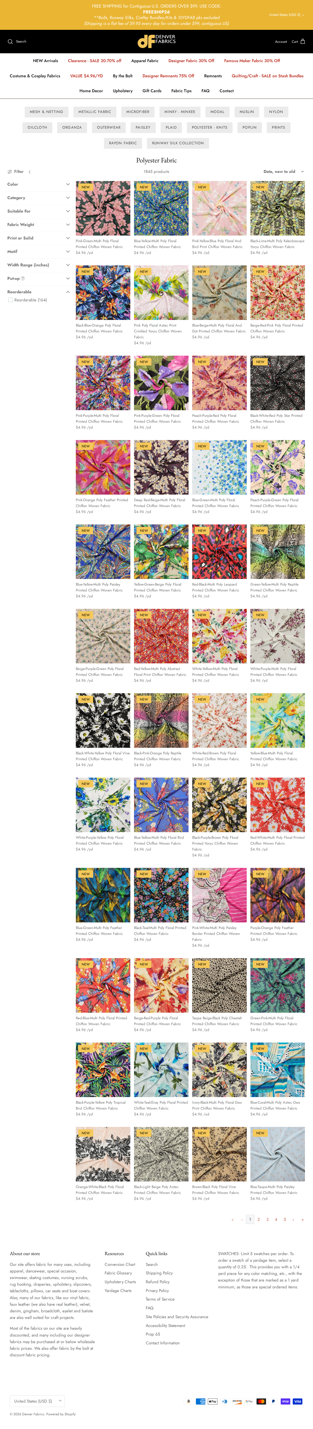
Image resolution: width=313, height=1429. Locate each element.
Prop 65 (153, 1334)
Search (152, 1264)
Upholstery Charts (120, 1282)
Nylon (276, 111)
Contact (227, 91)
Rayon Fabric (123, 143)
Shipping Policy (159, 1273)
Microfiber (137, 111)
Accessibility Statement (165, 1325)
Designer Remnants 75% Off (168, 76)
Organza (72, 127)
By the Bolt (123, 76)
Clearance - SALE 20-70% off (94, 61)
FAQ (205, 91)
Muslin (247, 111)
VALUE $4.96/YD (86, 76)
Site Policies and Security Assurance (177, 1317)
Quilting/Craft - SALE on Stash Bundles (267, 76)
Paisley (143, 127)
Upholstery (123, 91)
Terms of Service (160, 1299)
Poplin (250, 127)
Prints (278, 127)
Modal (217, 111)
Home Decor (91, 91)
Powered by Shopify (61, 1414)
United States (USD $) (284, 14)
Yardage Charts (118, 1290)
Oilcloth (37, 127)
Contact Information (163, 1343)
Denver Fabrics (33, 1414)
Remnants (213, 76)
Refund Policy (157, 1282)
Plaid (171, 127)
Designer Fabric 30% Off (191, 61)
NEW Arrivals (45, 61)
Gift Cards (152, 91)
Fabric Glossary (118, 1273)
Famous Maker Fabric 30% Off (252, 61)
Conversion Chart (120, 1264)
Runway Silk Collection (178, 143)
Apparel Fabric (144, 61)
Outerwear (109, 127)
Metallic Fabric (94, 111)
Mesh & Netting (47, 111)
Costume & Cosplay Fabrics (35, 76)
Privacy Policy (157, 1290)
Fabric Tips (181, 91)
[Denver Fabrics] (157, 41)
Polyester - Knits (209, 127)
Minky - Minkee (180, 111)
